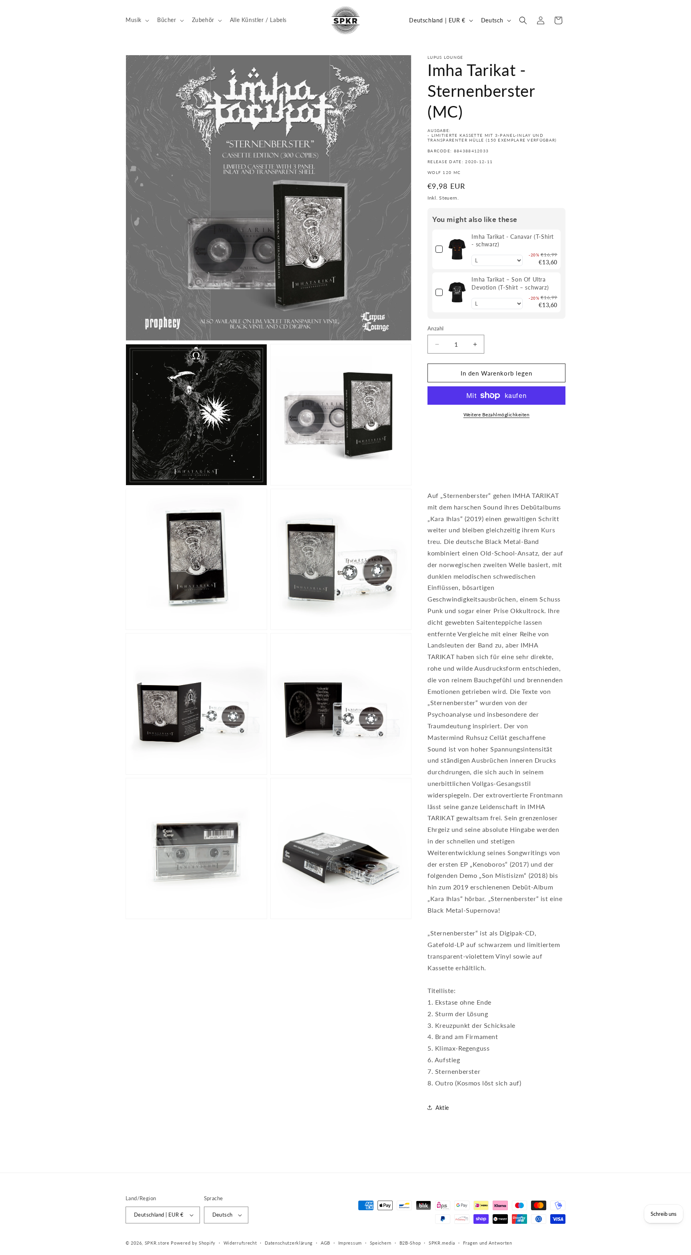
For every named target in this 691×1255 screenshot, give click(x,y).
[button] (136, 20)
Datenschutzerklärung (289, 1242)
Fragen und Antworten (487, 1242)
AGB (325, 1242)
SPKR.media (442, 1242)
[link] (457, 249)
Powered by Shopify (193, 1242)
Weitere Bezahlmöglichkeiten (496, 415)
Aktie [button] (442, 1107)
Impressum (350, 1242)
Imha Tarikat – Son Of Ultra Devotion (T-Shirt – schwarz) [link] (510, 283)
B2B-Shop (410, 1242)
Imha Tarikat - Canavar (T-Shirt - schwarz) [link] (512, 240)
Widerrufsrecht (240, 1242)
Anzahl (435, 328)
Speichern (380, 1242)
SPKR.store (157, 1242)
